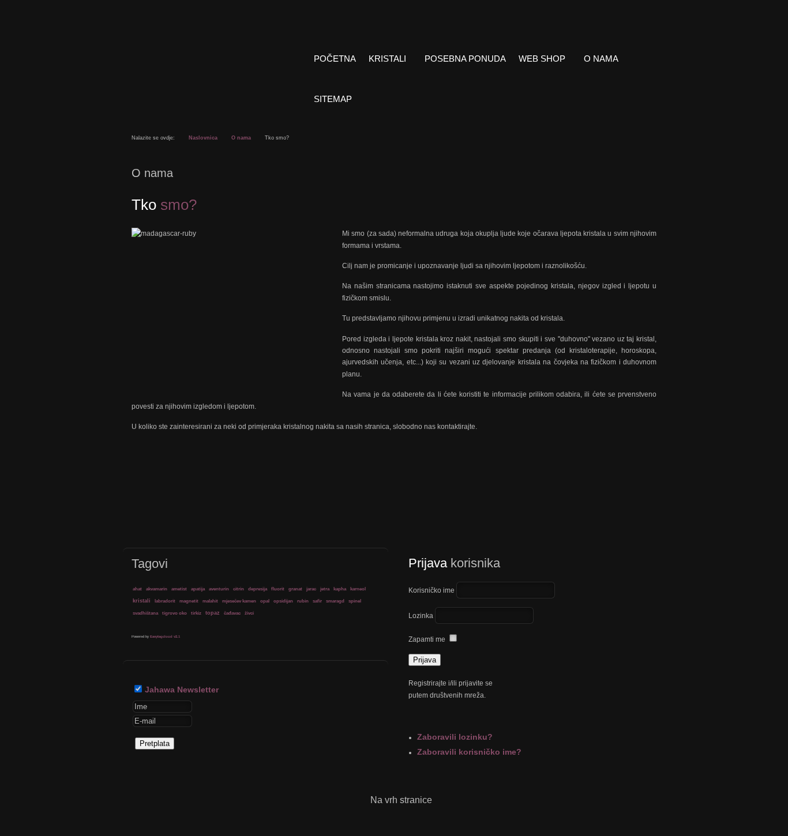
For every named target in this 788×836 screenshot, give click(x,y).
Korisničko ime (431, 590)
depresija (257, 589)
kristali (142, 601)
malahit (210, 601)
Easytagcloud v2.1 (165, 636)
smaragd (335, 601)
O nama (241, 138)
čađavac (232, 613)
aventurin (219, 589)
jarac (311, 589)
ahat (137, 589)
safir (317, 601)
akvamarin (156, 589)
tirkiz (196, 613)
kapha (339, 589)
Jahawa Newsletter (182, 689)
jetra (324, 589)
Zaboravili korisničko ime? (469, 751)
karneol (358, 589)
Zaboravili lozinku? (455, 736)
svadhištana (145, 613)
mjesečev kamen (239, 601)
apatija (198, 589)
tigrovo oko (174, 613)
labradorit (165, 601)
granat (295, 589)
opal (264, 601)
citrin (238, 589)
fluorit (277, 589)
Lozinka (420, 616)
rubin (303, 601)
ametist (179, 589)
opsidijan (283, 601)
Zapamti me (426, 639)
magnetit (188, 601)
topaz (212, 613)
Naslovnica (203, 138)
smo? (164, 204)
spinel (354, 601)
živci (249, 613)
